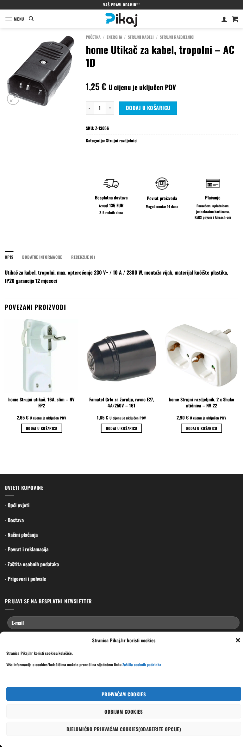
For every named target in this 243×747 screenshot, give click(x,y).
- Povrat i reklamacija (26, 549)
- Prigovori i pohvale (25, 578)
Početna (93, 37)
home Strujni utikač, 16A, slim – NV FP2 (41, 402)
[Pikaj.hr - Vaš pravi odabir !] (121, 19)
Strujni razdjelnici (177, 37)
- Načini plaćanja (21, 534)
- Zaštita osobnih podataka (32, 564)
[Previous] (5, 381)
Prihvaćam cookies (124, 694)
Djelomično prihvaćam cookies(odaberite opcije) (123, 728)
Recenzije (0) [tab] (83, 257)
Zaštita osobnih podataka (141, 664)
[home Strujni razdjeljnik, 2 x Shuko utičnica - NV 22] (201, 356)
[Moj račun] (224, 19)
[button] (238, 640)
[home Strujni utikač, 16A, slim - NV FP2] (41, 356)
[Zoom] (13, 99)
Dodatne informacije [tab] (42, 257)
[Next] (238, 381)
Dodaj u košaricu (148, 108)
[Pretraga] (31, 19)
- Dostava (14, 520)
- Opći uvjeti (17, 505)
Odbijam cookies (123, 711)
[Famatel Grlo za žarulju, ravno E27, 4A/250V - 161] (121, 356)
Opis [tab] (9, 257)
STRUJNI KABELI (141, 37)
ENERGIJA (114, 37)
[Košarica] (235, 19)
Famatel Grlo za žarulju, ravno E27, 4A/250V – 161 (121, 402)
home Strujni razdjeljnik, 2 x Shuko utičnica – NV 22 (201, 402)
